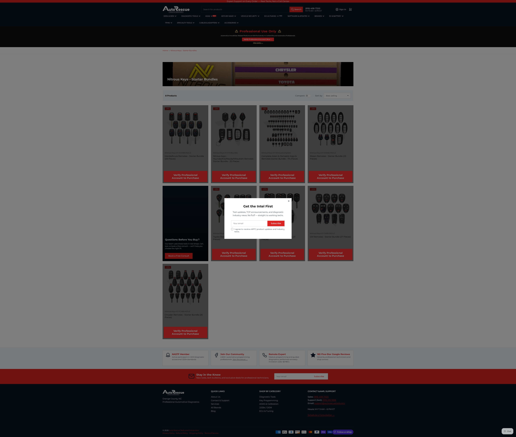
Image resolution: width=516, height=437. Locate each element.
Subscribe (276, 223)
